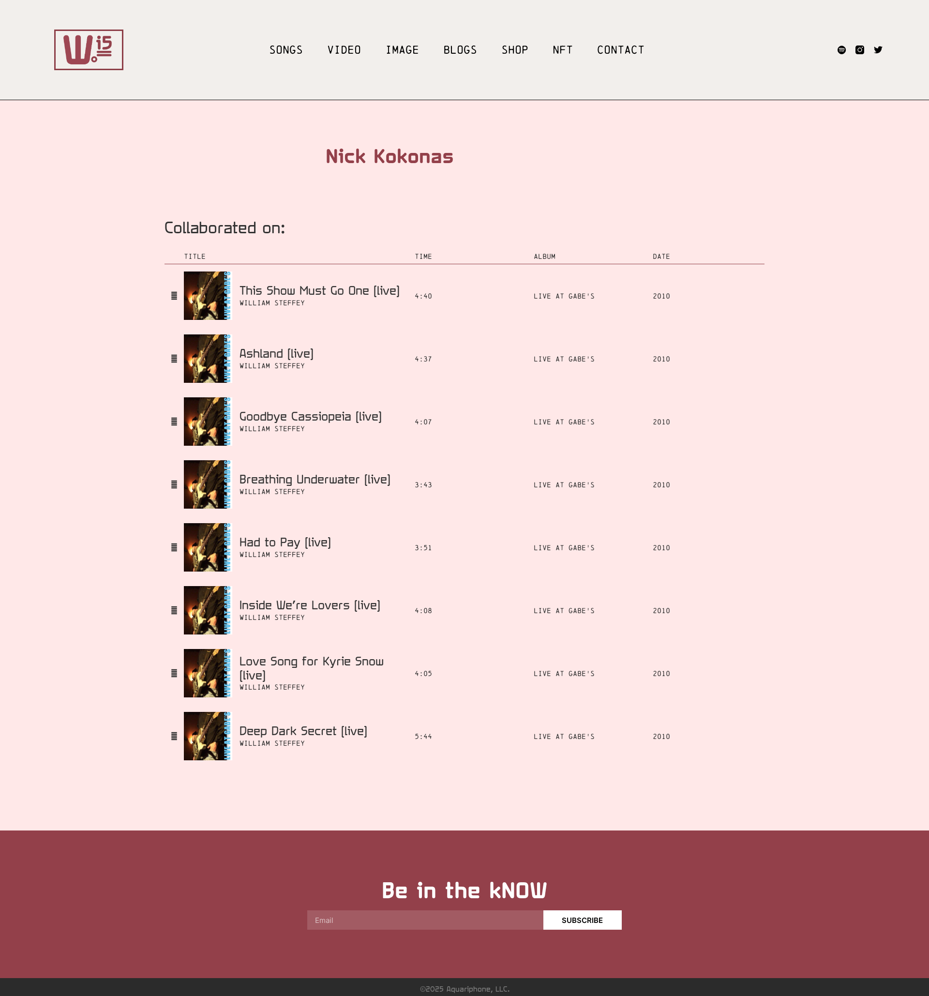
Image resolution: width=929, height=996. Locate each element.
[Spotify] (841, 49)
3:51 (423, 547)
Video (344, 50)
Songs (286, 50)
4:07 (423, 422)
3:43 (423, 485)
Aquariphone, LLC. (478, 988)
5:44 (423, 736)
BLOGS (460, 50)
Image (402, 50)
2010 (661, 296)
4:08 (423, 610)
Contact (620, 50)
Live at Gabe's (564, 296)
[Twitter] (878, 49)
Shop (514, 50)
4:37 (423, 359)
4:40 (423, 296)
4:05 (423, 673)
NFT (563, 50)
